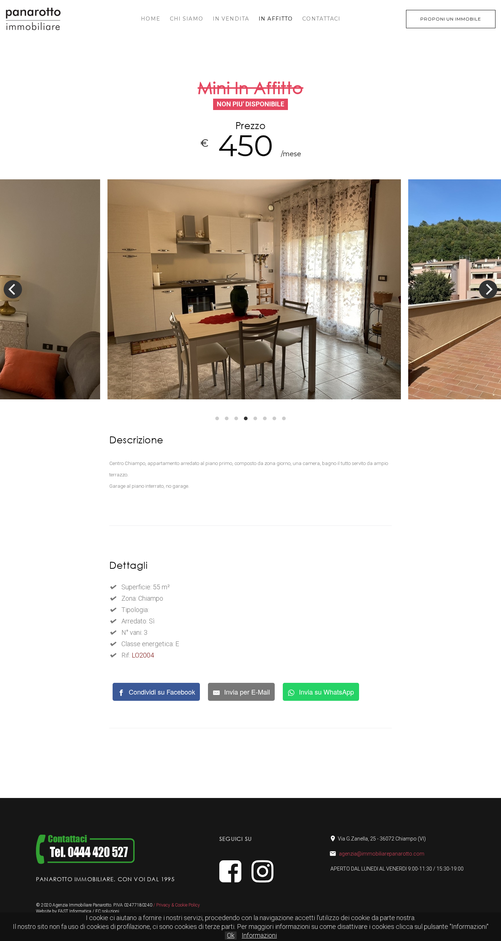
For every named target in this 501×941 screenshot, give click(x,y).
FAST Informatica (74, 911)
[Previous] (13, 289)
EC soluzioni (107, 911)
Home (150, 18)
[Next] (488, 289)
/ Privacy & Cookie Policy (176, 905)
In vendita (231, 18)
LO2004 (143, 655)
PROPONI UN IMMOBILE (450, 19)
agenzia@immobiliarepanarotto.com (381, 854)
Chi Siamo (186, 18)
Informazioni (259, 935)
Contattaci (321, 18)
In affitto (276, 18)
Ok (230, 935)
